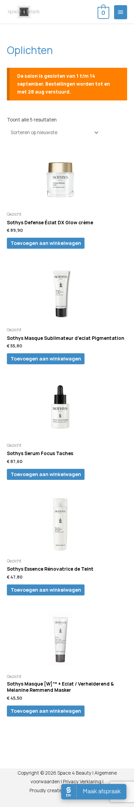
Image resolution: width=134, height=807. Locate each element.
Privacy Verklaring (82, 781)
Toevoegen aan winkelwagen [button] (46, 243)
